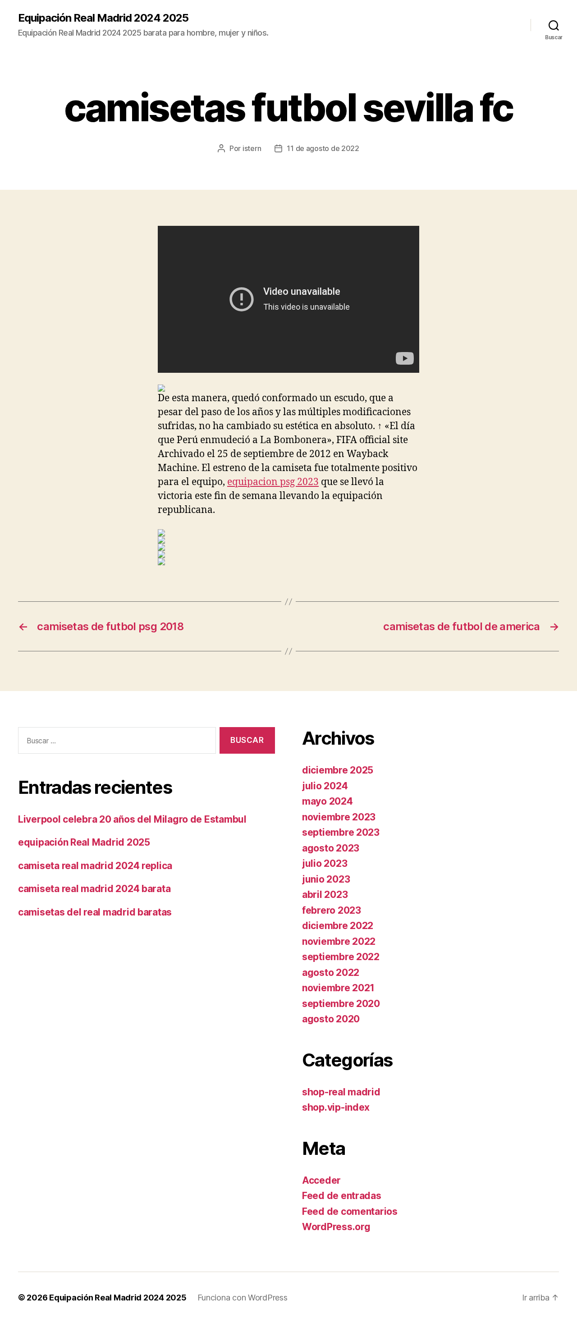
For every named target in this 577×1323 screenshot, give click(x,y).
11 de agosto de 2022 (323, 148)
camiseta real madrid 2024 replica (95, 865)
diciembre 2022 (337, 925)
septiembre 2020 (341, 1003)
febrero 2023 (331, 910)
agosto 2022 (330, 972)
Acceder (321, 1180)
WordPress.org (336, 1226)
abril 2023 (325, 894)
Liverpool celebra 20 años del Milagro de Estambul (132, 819)
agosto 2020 (331, 1019)
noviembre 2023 (339, 817)
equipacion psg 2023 (273, 482)
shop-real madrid (341, 1092)
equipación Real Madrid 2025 (84, 842)
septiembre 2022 (341, 956)
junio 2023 (326, 879)
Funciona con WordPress (242, 1297)
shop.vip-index (336, 1107)
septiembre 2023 (341, 832)
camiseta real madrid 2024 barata (94, 888)
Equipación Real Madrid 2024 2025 (103, 18)
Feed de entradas (341, 1195)
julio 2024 (325, 786)
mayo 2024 (327, 801)
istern (252, 148)
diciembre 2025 (337, 770)
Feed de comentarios (350, 1211)
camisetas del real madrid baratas (95, 912)
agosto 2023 (330, 848)
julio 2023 (324, 863)
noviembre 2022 (339, 941)
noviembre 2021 (338, 987)
